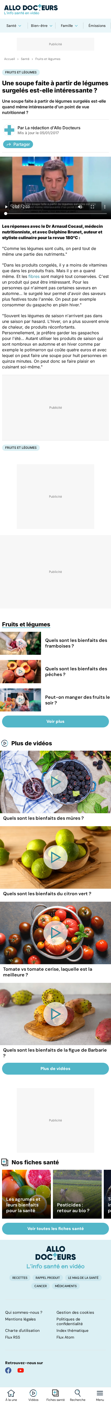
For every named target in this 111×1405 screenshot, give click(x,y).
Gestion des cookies (75, 1312)
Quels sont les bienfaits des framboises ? (76, 643)
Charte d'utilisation (22, 1330)
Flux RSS (12, 1337)
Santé (11, 25)
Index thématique (73, 1330)
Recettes (19, 1278)
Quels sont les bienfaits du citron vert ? (47, 894)
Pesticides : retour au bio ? (73, 1207)
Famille (67, 25)
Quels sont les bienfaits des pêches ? (76, 672)
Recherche (77, 1400)
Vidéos (33, 1400)
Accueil (9, 59)
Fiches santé (55, 1400)
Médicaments (66, 1286)
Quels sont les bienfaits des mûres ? (43, 818)
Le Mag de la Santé (83, 1278)
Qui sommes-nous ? (23, 1312)
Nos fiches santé (35, 1162)
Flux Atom (65, 1337)
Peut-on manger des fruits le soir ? (77, 700)
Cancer (40, 1286)
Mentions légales (20, 1319)
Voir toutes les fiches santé (55, 1228)
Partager (21, 144)
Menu (100, 1400)
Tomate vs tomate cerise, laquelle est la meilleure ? (47, 972)
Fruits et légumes (47, 59)
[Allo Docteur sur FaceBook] (8, 1370)
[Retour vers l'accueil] (55, 9)
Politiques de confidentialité (70, 1321)
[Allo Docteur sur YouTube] (21, 1370)
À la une (11, 1400)
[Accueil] (55, 1257)
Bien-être (39, 25)
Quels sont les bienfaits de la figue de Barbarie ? (55, 1053)
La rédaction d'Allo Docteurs (53, 127)
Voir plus (55, 721)
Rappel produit (48, 1278)
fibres (33, 276)
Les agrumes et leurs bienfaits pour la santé (23, 1204)
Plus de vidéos (31, 743)
